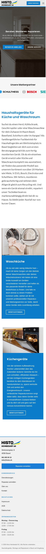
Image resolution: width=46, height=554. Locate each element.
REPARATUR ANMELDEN (13, 47)
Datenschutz (6, 510)
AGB (3, 506)
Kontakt (4, 491)
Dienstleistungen (15, 312)
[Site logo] (10, 3)
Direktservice (33, 3)
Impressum (6, 501)
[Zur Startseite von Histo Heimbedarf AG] (11, 444)
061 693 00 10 (6, 457)
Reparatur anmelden (23, 466)
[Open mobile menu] (43, 3)
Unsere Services (34, 47)
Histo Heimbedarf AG (13, 544)
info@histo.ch (7, 460)
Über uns (5, 486)
